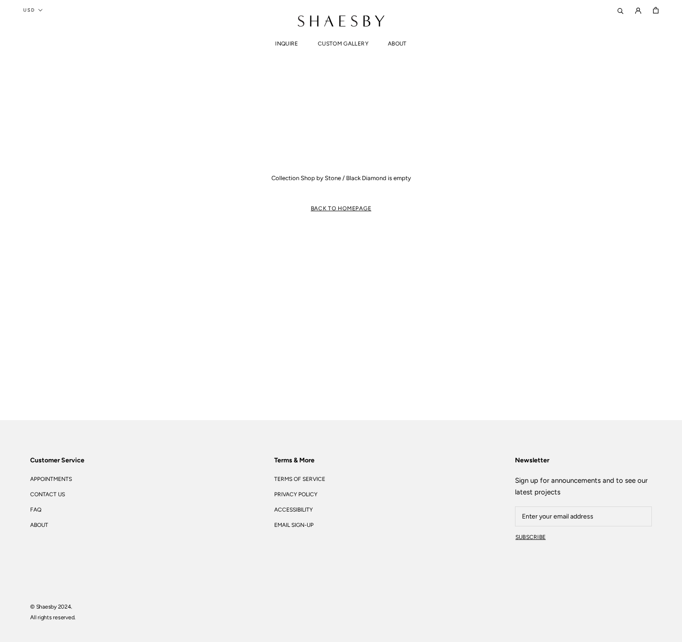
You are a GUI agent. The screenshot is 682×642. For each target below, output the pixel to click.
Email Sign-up (294, 525)
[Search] (621, 9)
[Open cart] (656, 9)
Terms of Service (299, 479)
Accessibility (293, 509)
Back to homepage (341, 208)
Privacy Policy (295, 494)
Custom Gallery (343, 43)
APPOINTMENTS (51, 479)
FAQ (35, 509)
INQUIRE (286, 43)
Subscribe (530, 537)
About (397, 43)
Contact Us (47, 494)
